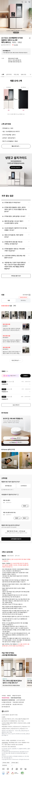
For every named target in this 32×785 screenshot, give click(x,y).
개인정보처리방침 (5, 697)
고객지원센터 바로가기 (16, 539)
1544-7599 (21, 721)
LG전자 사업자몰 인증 (6, 704)
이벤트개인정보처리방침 (16, 697)
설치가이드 (9, 74)
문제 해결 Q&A (8, 485)
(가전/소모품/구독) (22, 719)
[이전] (14, 32)
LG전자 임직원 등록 (20, 700)
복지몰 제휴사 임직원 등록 (18, 702)
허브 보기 (19, 442)
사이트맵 (3, 695)
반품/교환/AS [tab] (10, 555)
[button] (22, 2)
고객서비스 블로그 (14, 762)
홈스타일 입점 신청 (6, 706)
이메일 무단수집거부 (16, 695)
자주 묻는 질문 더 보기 (16, 276)
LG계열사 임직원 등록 (6, 702)
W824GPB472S (6, 45)
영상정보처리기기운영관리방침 (8, 700)
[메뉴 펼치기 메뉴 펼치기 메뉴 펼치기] (30, 74)
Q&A (23, 74)
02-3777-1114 (13, 715)
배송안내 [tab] (4, 555)
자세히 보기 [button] (18, 494)
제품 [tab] (9, 300)
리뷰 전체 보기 (15, 360)
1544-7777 (7, 724)
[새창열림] (3, 769)
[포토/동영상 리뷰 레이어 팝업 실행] (5, 315)
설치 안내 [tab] (17, 555)
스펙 (3, 74)
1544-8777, (18, 726)
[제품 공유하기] (30, 38)
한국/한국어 (4, 765)
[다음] (18, 32)
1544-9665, (23, 723)
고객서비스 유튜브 (5, 762)
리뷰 (16, 74)
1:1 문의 (3, 717)
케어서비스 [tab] (23, 300)
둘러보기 (19, 438)
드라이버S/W (24, 485)
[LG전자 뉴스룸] (16, 769)
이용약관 (9, 695)
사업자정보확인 (5, 742)
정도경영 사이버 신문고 (18, 704)
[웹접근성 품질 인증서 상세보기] (22, 773)
